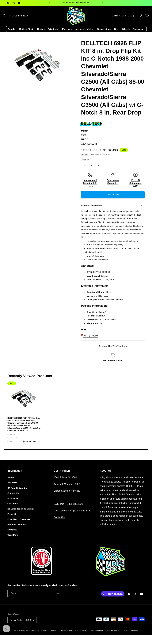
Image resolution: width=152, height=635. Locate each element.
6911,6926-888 (90, 336)
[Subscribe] (57, 593)
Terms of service (96, 630)
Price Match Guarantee (18, 519)
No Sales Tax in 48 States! (20, 509)
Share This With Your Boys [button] (114, 346)
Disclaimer (12, 498)
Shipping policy (112, 630)
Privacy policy (80, 630)
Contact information (130, 630)
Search (10, 477)
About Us (12, 483)
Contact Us (13, 493)
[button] (4, 15)
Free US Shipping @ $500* (135, 183)
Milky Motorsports (112, 360)
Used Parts (12, 535)
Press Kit (11, 514)
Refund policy (66, 630)
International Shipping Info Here (90, 183)
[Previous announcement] (49, 3)
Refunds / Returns (16, 524)
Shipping (85, 154)
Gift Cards (12, 503)
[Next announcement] (102, 3)
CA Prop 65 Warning (17, 488)
